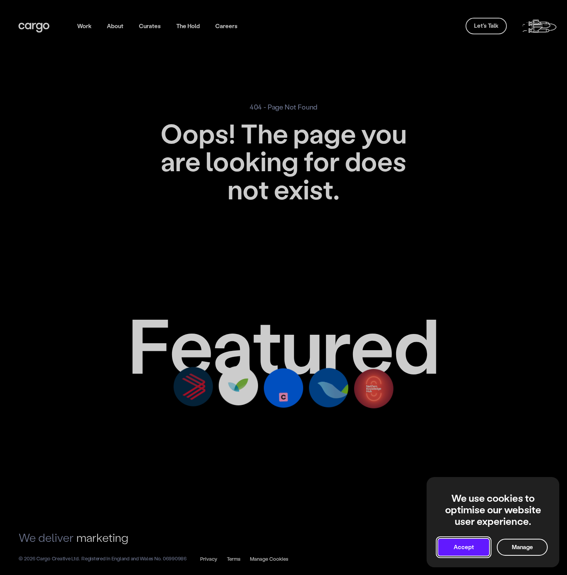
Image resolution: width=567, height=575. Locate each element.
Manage (522, 547)
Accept (464, 547)
